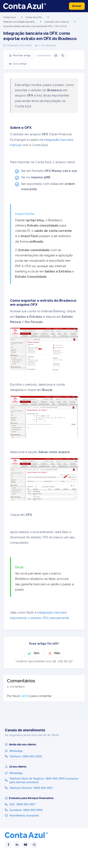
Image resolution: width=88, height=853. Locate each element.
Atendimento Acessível (24, 815)
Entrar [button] (76, 6)
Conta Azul (9, 17)
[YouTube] (25, 844)
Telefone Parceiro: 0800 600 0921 (31, 787)
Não (57, 653)
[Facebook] (8, 844)
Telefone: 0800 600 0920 (25, 756)
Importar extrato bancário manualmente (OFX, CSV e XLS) (35, 26)
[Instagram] (34, 844)
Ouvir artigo (20, 63)
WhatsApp (16, 750)
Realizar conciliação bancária (19, 21)
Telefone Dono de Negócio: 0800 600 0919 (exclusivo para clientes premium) (43, 780)
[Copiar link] (62, 56)
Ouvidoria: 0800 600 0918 (25, 810)
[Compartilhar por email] (56, 56)
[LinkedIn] (17, 844)
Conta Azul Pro (34, 17)
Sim (36, 653)
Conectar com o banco (57, 21)
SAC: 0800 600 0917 (22, 804)
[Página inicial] (24, 6)
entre (25, 696)
